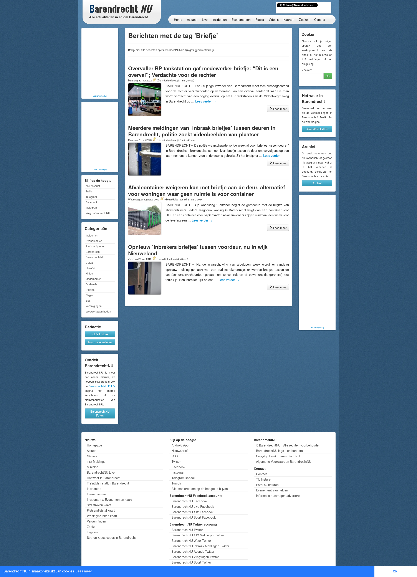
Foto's (259, 19)
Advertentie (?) (100, 95)
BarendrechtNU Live (101, 472)
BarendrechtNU (95, 257)
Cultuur (90, 262)
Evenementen (241, 19)
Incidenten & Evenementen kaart (109, 499)
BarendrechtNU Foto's (102, 386)
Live (205, 19)
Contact (319, 19)
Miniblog (92, 467)
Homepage (94, 445)
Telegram (91, 196)
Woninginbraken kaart (102, 516)
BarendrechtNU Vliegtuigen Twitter (195, 557)
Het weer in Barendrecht (103, 478)
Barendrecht (93, 251)
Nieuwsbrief (93, 186)
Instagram (92, 207)
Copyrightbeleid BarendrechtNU (278, 456)
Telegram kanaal (183, 478)
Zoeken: (307, 70)
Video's (274, 19)
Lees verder (205, 101)
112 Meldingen (97, 461)
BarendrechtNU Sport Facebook (194, 517)
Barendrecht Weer (317, 129)
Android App (180, 445)
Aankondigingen (95, 246)
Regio (89, 295)
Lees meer (279, 109)
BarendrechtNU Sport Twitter (191, 562)
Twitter (89, 191)
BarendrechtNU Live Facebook (193, 506)
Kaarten (288, 19)
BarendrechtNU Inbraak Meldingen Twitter (200, 546)
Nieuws (92, 456)
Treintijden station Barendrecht (108, 483)
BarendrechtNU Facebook (189, 501)
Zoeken (304, 19)
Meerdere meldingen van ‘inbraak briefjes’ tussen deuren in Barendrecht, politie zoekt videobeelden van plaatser (202, 131)
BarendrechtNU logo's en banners (279, 450)
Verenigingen (94, 306)
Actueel (192, 19)
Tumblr (176, 483)
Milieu (89, 273)
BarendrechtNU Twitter (187, 529)
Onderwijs (92, 284)
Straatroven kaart (99, 505)
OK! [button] (396, 571)
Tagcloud (93, 532)
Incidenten (219, 19)
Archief (317, 183)
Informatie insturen (100, 342)
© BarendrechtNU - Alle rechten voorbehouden (288, 445)
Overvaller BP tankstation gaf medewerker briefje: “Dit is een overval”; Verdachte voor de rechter (203, 71)
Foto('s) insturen (267, 485)
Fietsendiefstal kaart (101, 510)
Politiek (90, 289)
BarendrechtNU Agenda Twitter (193, 551)
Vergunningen (96, 521)
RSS (175, 456)
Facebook (92, 202)
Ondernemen (93, 279)
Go (327, 76)
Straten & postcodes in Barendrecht (111, 537)
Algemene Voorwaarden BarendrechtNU (283, 461)
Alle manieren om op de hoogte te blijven (200, 488)
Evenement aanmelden (272, 490)
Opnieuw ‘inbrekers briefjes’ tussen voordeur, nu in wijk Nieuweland (198, 250)
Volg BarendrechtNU (98, 213)
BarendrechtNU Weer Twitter (191, 540)
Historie (90, 268)
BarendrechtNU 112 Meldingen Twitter (198, 535)
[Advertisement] (100, 61)
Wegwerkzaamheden (98, 311)
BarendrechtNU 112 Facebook (192, 512)
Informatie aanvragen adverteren (278, 495)
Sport (89, 300)
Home (178, 19)
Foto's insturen (100, 334)
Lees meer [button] (84, 571)
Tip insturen (264, 479)
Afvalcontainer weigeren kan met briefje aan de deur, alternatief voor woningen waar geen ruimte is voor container (206, 190)
